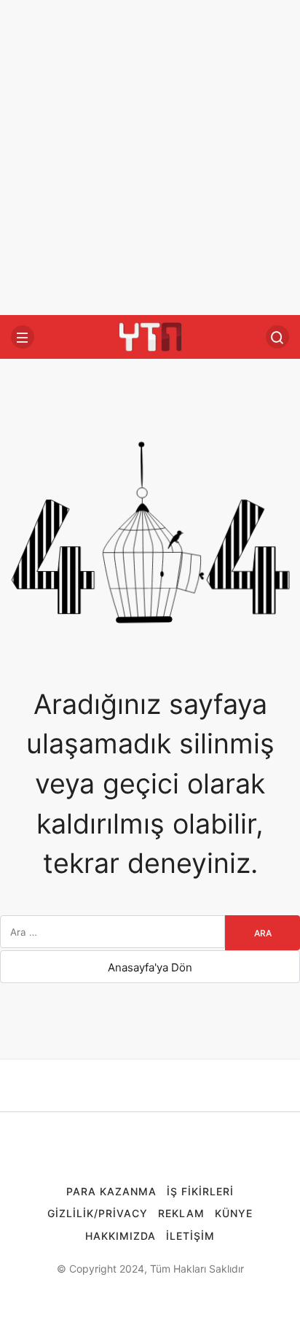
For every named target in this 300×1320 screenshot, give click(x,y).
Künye (234, 1213)
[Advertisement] (150, 157)
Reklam (181, 1213)
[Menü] (22, 337)
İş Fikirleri (200, 1191)
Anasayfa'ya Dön (150, 967)
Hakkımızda (120, 1236)
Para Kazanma (111, 1191)
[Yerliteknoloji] (150, 336)
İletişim (190, 1236)
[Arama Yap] (277, 337)
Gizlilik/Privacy (97, 1213)
